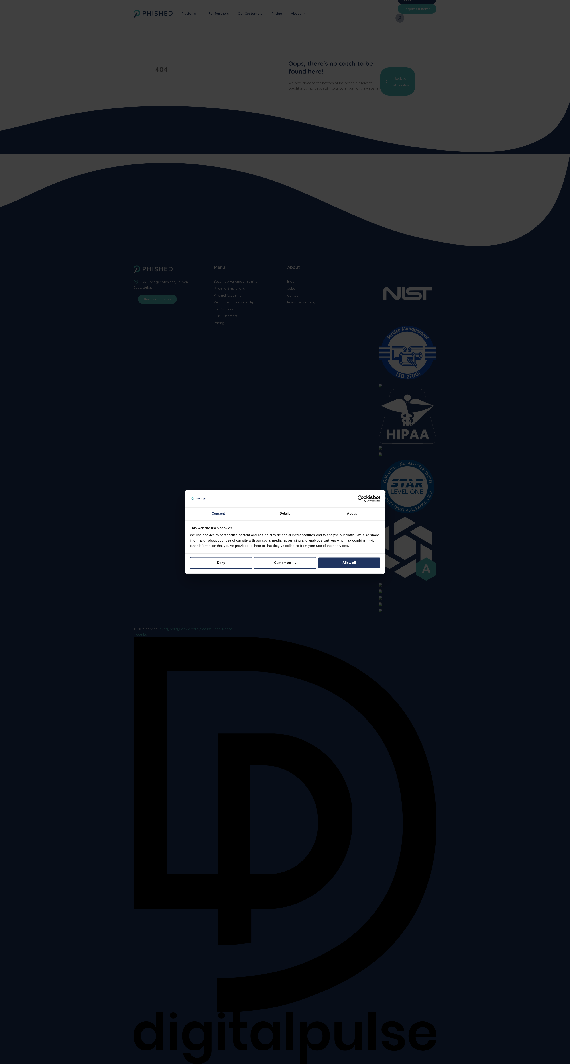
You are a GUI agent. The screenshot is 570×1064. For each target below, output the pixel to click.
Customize (282, 563)
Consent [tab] (218, 513)
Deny (221, 563)
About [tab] (352, 513)
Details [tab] (285, 513)
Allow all (349, 563)
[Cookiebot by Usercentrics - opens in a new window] (360, 498)
